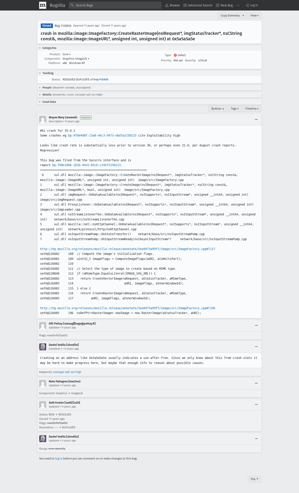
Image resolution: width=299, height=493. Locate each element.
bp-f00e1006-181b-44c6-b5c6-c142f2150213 (86, 165)
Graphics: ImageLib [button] (76, 58)
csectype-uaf (61, 372)
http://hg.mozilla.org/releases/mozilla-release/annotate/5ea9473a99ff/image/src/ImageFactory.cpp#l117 (127, 249)
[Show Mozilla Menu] (42, 5)
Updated (54, 327)
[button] (251, 5)
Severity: (190, 60)
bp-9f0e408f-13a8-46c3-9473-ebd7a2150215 (102, 135)
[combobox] (115, 5)
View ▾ (255, 15)
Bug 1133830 (63, 26)
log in (59, 458)
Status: (56, 79)
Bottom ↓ (218, 108)
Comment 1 (55, 348)
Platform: (54, 63)
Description (56, 121)
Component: (52, 58)
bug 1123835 (100, 79)
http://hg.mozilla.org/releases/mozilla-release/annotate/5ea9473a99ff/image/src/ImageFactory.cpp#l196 (127, 308)
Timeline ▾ (252, 108)
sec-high (75, 372)
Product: (54, 54)
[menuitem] (172, 5)
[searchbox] (115, 5)
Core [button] (67, 54)
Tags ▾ (235, 108)
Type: (168, 55)
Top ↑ (255, 479)
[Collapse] (256, 119)
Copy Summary (230, 15)
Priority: (166, 60)
